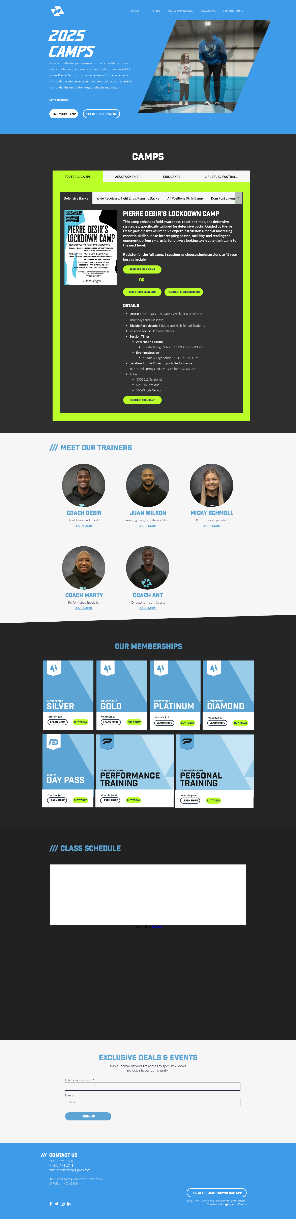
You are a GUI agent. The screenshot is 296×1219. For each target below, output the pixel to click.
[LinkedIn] (68, 1203)
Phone (69, 1095)
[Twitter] (56, 1203)
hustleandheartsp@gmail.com (69, 1170)
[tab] (78, 176)
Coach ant (148, 595)
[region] (68, 700)
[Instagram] (62, 1203)
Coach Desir (84, 513)
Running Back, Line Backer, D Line (148, 520)
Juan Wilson (148, 513)
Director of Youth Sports (148, 602)
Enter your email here (78, 1080)
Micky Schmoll (211, 513)
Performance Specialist (84, 602)
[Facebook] (50, 1203)
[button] (266, 108)
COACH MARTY (84, 595)
